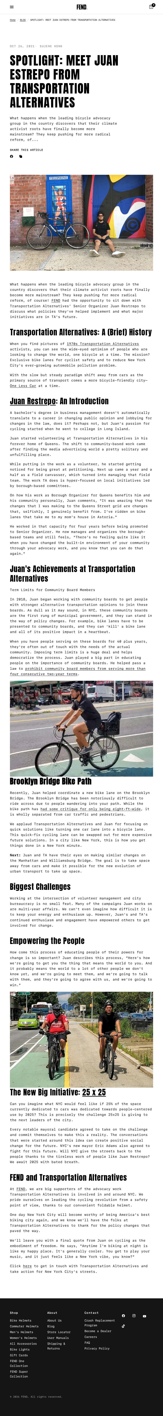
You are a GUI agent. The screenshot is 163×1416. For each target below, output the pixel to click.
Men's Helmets (21, 1332)
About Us (54, 1320)
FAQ (87, 1342)
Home (13, 20)
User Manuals (58, 1338)
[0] (150, 7)
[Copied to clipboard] (21, 156)
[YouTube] (147, 1316)
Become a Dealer (97, 1331)
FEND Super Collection (19, 1374)
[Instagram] (136, 1315)
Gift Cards (19, 1355)
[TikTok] (126, 1326)
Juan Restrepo (33, 401)
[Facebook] (12, 156)
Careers (90, 1337)
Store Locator (59, 1332)
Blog (50, 1326)
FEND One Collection (19, 1363)
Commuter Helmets (24, 1326)
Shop (14, 1312)
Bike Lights (20, 1349)
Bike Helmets (20, 1320)
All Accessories (23, 1343)
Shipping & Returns (56, 1346)
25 (87, 1092)
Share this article (26, 150)
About (52, 1312)
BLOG (23, 20)
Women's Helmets (23, 1338)
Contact (91, 1312)
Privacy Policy (97, 1348)
